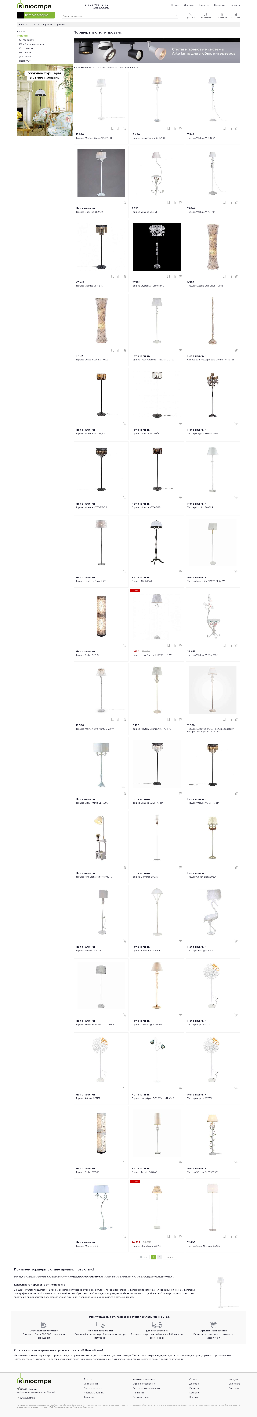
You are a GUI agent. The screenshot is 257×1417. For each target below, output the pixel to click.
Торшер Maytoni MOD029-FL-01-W (206, 581)
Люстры (88, 1379)
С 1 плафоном (26, 40)
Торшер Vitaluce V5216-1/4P (146, 507)
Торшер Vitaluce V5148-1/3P (90, 285)
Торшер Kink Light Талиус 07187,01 (94, 876)
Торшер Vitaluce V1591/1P (145, 212)
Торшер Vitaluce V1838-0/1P (202, 138)
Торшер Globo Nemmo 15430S (203, 1246)
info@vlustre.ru (28, 1398)
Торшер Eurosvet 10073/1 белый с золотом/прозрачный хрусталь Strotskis (210, 730)
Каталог (21, 31)
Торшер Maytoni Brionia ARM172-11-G (151, 729)
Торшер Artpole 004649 (144, 1172)
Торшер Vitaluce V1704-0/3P (202, 655)
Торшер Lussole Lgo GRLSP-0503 (205, 285)
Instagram (234, 1379)
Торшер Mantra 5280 (87, 1246)
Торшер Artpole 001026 (88, 950)
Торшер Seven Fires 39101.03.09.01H (95, 1024)
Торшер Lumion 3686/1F (200, 507)
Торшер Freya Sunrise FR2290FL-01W (152, 655)
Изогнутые (25, 61)
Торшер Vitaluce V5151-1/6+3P (147, 803)
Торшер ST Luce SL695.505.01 (202, 1172)
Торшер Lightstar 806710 (145, 876)
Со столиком (26, 48)
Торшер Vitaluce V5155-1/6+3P (91, 507)
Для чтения (25, 56)
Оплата (175, 5)
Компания (219, 5)
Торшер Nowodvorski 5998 (146, 950)
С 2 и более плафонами (31, 44)
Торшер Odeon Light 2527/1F (147, 1024)
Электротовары (141, 1397)
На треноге (25, 52)
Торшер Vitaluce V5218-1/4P (90, 433)
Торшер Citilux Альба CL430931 (92, 803)
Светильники (91, 1383)
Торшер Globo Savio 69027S (146, 1246)
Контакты (235, 5)
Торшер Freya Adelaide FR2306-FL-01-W (153, 359)
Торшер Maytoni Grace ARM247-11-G (95, 138)
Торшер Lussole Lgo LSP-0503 (92, 359)
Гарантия (204, 5)
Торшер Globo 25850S (87, 1172)
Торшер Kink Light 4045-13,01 (202, 950)
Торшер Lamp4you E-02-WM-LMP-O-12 (153, 1098)
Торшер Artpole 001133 (199, 1098)
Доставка (189, 5)
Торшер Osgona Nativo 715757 (203, 433)
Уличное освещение (144, 1379)
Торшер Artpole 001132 (88, 1098)
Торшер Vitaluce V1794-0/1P (202, 212)
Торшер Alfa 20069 (142, 581)
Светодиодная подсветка (146, 1388)
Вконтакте (234, 1383)
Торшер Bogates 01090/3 (89, 212)
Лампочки (138, 1392)
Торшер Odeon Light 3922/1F (202, 876)
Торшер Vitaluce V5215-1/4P (146, 433)
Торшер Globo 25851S (87, 655)
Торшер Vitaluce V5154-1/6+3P (203, 803)
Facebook (234, 1388)
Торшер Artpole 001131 (199, 1024)
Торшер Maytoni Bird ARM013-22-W (95, 729)
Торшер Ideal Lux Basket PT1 (91, 581)
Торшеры (22, 36)
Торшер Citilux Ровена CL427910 (149, 138)
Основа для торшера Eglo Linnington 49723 (210, 359)
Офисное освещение (144, 1383)
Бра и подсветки (93, 1388)
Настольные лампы (94, 1392)
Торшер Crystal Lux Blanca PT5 (148, 285)
